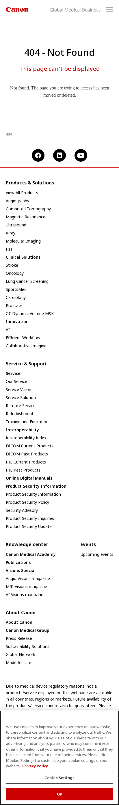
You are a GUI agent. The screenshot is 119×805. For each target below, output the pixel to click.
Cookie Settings (59, 777)
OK (59, 794)
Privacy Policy (35, 765)
